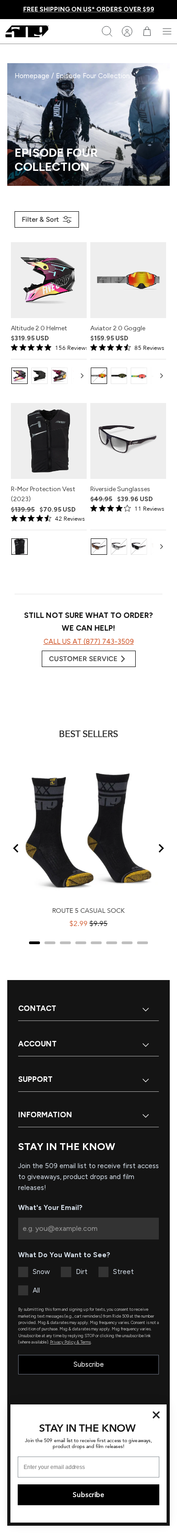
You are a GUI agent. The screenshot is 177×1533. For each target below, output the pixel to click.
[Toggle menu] (167, 31)
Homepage (33, 76)
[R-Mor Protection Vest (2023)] (49, 441)
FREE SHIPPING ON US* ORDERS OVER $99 (88, 9)
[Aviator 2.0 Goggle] (128, 280)
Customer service (83, 659)
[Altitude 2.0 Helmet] (49, 280)
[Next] (82, 376)
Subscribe (89, 1364)
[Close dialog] (156, 1415)
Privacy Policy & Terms (70, 1341)
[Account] (127, 31)
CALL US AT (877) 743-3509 (89, 641)
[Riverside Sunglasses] (128, 441)
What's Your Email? (50, 1208)
